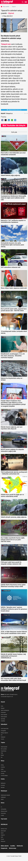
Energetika (3, 730)
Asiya (2, 769)
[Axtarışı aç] (23, 2)
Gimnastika (3, 809)
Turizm (2, 739)
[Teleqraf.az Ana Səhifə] (7, 1)
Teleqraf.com (6, 44)
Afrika (2, 765)
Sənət (2, 799)
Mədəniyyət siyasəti (5, 795)
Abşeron (3, 835)
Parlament (3, 712)
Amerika (3, 767)
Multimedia (20, 846)
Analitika (3, 720)
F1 (1, 807)
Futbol (2, 815)
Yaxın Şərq (3, 771)
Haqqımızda (4, 848)
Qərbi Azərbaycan (5, 710)
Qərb (2, 837)
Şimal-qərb (3, 830)
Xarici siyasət (4, 714)
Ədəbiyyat (3, 797)
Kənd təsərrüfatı (4, 728)
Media (2, 755)
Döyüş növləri (4, 811)
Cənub (2, 839)
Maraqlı (2, 787)
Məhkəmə (3, 783)
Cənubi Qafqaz (4, 775)
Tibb (2, 753)
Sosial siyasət (4, 746)
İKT (1, 734)
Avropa (2, 773)
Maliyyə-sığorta (4, 732)
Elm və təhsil (4, 748)
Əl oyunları (3, 813)
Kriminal (3, 785)
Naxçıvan (3, 841)
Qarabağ (3, 718)
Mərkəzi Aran (4, 828)
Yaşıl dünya (3, 751)
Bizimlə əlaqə (12, 848)
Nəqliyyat (3, 737)
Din (1, 757)
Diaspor (2, 708)
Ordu (2, 706)
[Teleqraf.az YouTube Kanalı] (14, 125)
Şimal (2, 833)
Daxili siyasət (4, 716)
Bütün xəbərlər (5, 846)
